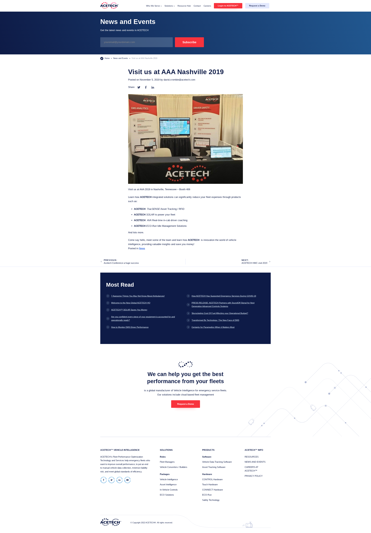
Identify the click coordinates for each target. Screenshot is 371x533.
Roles (163, 457)
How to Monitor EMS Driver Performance (130, 327)
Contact (197, 6)
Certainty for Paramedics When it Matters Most (213, 327)
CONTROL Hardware (212, 479)
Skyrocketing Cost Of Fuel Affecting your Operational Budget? (220, 313)
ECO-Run (207, 495)
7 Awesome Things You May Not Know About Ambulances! (138, 296)
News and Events (120, 58)
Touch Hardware (210, 484)
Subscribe (189, 42)
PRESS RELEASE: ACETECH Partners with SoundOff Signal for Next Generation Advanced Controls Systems (223, 304)
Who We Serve (153, 6)
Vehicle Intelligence (169, 479)
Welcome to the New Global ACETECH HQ (130, 303)
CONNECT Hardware (212, 489)
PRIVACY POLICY (254, 476)
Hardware (207, 474)
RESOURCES (252, 457)
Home (107, 58)
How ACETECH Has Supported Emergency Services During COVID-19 (224, 296)
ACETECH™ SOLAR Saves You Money (129, 310)
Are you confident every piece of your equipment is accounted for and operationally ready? (143, 318)
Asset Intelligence (168, 484)
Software (206, 457)
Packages (165, 474)
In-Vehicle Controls (169, 489)
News (142, 248)
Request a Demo (257, 5)
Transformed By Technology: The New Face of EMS (215, 320)
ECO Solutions (167, 495)
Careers (207, 6)
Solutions (168, 6)
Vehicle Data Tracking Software (217, 462)
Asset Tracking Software (213, 467)
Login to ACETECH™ (228, 5)
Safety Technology (211, 500)
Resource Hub (184, 6)
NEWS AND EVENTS (255, 462)
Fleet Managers (167, 462)
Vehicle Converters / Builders (173, 467)
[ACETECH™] (109, 5)
